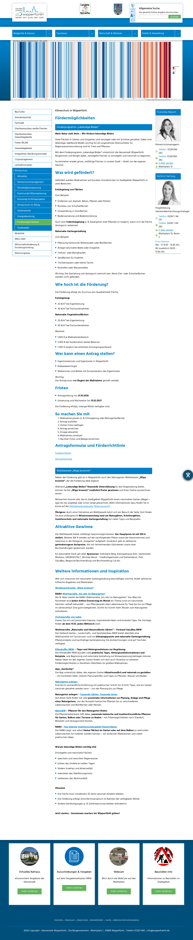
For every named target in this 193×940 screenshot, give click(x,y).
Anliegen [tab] (133, 10)
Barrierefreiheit (96, 920)
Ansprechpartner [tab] (133, 15)
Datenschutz (82, 920)
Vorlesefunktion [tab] (133, 20)
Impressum (69, 920)
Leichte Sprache (85, 9)
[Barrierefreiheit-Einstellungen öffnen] (188, 475)
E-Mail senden (166, 163)
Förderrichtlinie (63, 453)
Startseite (58, 920)
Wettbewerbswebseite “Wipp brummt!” (89, 506)
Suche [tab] (133, 6)
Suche (108, 920)
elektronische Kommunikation (126, 920)
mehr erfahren (29, 891)
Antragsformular (63, 459)
